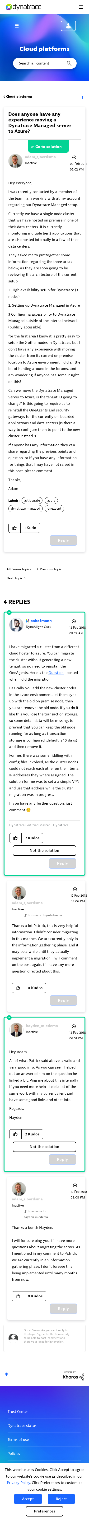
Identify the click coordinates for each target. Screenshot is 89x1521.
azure (51, 500)
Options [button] (82, 96)
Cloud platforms (19, 97)
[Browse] (19, 26)
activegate (32, 500)
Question (56, 672)
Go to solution (48, 146)
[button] (28, 1499)
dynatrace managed (25, 509)
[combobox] (44, 63)
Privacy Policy (18, 1482)
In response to (45, 915)
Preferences (44, 1511)
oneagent (54, 509)
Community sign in (68, 26)
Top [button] (6, 1374)
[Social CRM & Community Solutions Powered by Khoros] (73, 1376)
